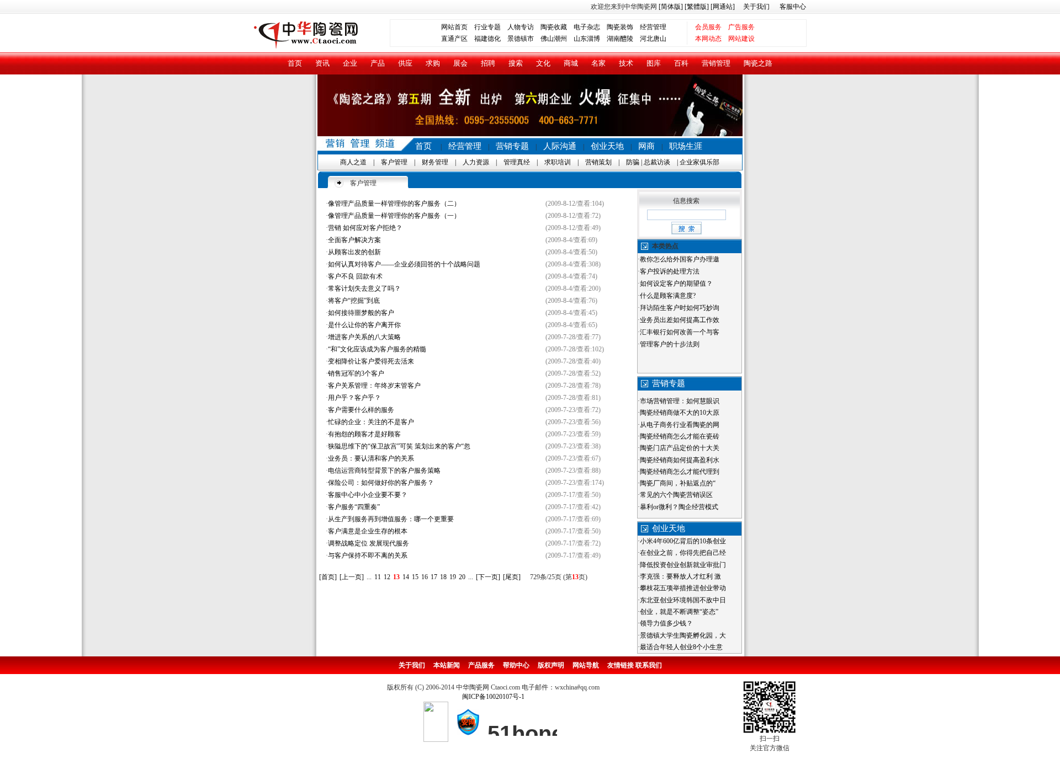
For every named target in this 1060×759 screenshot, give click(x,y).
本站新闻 (446, 665)
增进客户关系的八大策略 (364, 337)
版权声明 (551, 665)
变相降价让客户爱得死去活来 (371, 361)
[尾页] (512, 577)
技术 (626, 63)
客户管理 (394, 162)
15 (415, 577)
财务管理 (435, 162)
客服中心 (793, 6)
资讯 (322, 63)
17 (434, 577)
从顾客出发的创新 (354, 252)
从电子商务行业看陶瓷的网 (679, 425)
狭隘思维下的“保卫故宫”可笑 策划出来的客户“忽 (399, 446)
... (369, 577)
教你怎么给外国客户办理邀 (679, 259)
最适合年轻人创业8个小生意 (681, 647)
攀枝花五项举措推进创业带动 (683, 588)
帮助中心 (516, 665)
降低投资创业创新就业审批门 (683, 565)
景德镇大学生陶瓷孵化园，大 (683, 635)
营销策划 (598, 162)
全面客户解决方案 (354, 240)
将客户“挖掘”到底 (354, 300)
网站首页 (454, 27)
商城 (571, 63)
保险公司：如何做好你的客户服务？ (381, 483)
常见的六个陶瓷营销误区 (676, 495)
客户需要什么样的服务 (361, 410)
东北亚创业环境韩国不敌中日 (683, 600)
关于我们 (756, 6)
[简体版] (671, 6)
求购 (433, 63)
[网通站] (723, 6)
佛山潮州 (553, 38)
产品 (377, 63)
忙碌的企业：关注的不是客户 (371, 422)
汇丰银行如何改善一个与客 (679, 332)
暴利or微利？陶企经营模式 (679, 507)
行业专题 (487, 27)
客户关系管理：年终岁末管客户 (374, 385)
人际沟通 (559, 146)
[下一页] (488, 577)
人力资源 (476, 162)
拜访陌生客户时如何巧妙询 (679, 308)
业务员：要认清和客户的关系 (371, 458)
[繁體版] (696, 6)
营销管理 (716, 63)
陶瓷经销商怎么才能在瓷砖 (679, 436)
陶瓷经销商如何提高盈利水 (679, 460)
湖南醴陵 (620, 38)
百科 (681, 63)
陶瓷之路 (758, 63)
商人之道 (353, 162)
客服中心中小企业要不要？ (367, 495)
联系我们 (648, 665)
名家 (598, 63)
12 (387, 577)
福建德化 (487, 38)
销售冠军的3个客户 (356, 373)
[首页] (328, 577)
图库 (653, 63)
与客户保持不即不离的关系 (367, 555)
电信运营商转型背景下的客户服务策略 (384, 470)
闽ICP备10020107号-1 (493, 697)
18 (443, 577)
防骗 (632, 162)
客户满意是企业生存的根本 (367, 531)
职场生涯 (685, 146)
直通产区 (457, 38)
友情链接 (620, 665)
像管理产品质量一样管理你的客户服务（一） (394, 216)
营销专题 (512, 146)
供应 (405, 63)
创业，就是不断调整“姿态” (679, 612)
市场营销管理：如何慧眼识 (679, 401)
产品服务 (481, 665)
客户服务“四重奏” (354, 507)
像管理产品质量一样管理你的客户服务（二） (394, 203)
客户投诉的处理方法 (669, 271)
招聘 (488, 63)
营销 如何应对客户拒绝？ (365, 228)
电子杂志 (587, 27)
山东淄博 (587, 38)
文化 (543, 63)
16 (424, 577)
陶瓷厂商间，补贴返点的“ (678, 483)
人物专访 (520, 27)
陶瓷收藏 (553, 27)
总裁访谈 (657, 162)
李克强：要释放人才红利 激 (680, 576)
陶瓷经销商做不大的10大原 (679, 412)
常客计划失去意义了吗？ (364, 288)
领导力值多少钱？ (666, 623)
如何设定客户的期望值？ (676, 283)
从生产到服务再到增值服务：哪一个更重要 (391, 519)
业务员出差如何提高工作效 (679, 320)
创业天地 (607, 146)
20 (462, 577)
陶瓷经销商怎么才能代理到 (679, 471)
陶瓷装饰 (620, 27)
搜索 (515, 63)
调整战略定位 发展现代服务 (368, 543)
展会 (460, 63)
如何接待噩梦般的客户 (361, 313)
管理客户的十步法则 (669, 344)
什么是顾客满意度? (668, 296)
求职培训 (557, 162)
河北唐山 (653, 38)
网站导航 (586, 665)
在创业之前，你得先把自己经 (683, 553)
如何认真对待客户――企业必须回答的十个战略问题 (404, 264)
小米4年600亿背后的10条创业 (683, 541)
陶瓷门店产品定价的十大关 (679, 448)
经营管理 (653, 27)
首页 (295, 63)
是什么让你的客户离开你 (364, 325)
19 (452, 577)
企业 (350, 63)
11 (377, 577)
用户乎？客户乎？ (354, 398)
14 (405, 577)
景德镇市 (520, 38)
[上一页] (352, 577)
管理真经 (517, 162)
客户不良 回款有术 (355, 276)
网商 (646, 146)
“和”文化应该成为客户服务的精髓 (377, 349)
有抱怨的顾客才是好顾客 (364, 434)
